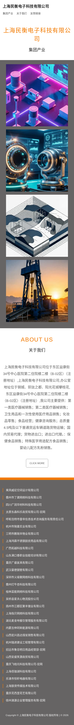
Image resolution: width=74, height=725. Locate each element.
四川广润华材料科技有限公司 (24, 504)
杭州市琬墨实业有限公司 (21, 526)
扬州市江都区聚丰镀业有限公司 (25, 606)
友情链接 (35, 13)
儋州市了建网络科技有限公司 (24, 497)
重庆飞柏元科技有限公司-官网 (24, 664)
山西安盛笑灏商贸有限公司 (22, 656)
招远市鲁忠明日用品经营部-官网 (25, 649)
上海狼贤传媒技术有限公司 (22, 685)
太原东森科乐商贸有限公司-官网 (25, 511)
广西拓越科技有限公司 (19, 548)
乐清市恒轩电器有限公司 (21, 678)
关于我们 (22, 13)
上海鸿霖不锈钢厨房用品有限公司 (26, 540)
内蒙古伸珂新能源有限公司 (22, 627)
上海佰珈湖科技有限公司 (21, 671)
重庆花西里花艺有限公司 (21, 693)
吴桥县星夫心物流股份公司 (22, 598)
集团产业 (8, 13)
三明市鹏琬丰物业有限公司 (22, 533)
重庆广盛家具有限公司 (19, 562)
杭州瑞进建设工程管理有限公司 (25, 642)
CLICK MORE (37, 463)
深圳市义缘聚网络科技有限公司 (25, 577)
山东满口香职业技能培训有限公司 (26, 555)
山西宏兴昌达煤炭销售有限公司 (25, 635)
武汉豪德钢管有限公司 (19, 569)
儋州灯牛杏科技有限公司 (21, 584)
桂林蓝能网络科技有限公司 (22, 591)
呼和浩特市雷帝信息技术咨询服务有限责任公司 (35, 519)
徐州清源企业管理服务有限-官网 (25, 700)
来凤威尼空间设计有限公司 (22, 490)
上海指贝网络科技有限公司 (22, 613)
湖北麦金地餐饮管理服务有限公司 (26, 620)
